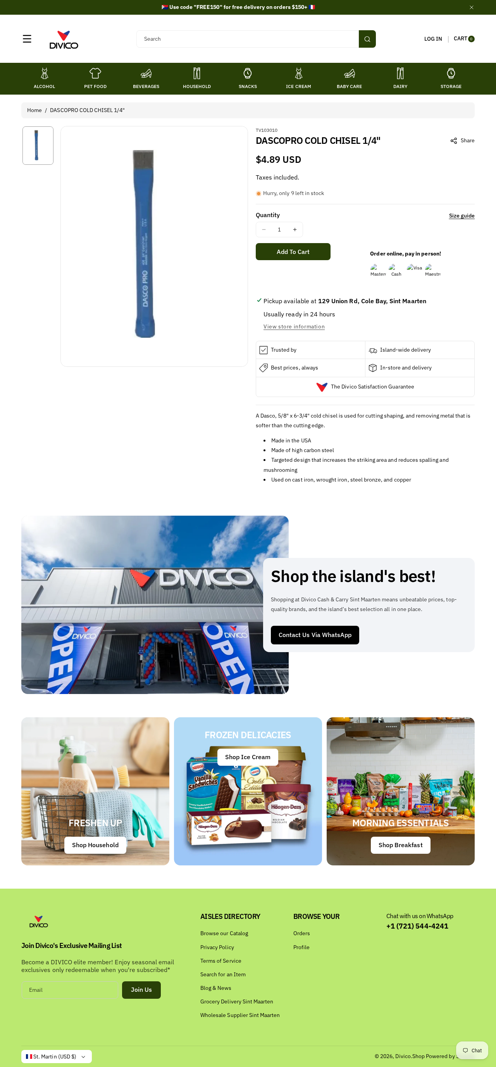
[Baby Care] (349, 73)
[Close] (471, 7)
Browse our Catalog (224, 933)
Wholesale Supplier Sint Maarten (240, 1015)
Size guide (462, 215)
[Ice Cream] (298, 73)
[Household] (197, 73)
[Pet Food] (95, 73)
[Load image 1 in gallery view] (37, 145)
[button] (27, 39)
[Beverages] (146, 73)
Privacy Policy (217, 947)
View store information (294, 326)
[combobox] (255, 39)
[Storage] (451, 73)
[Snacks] (247, 73)
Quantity (268, 215)
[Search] (367, 39)
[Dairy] (400, 73)
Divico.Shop (410, 1056)
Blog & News (216, 987)
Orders (301, 933)
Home (34, 110)
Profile (301, 947)
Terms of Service (220, 960)
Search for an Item (223, 974)
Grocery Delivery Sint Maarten (236, 1001)
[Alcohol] (44, 73)
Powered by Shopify (450, 1056)
